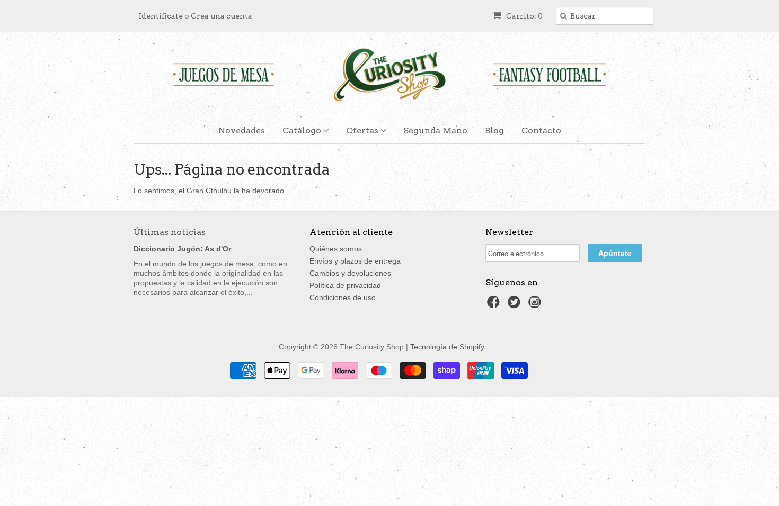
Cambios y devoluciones (350, 273)
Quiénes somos (335, 249)
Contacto (541, 130)
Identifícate (161, 16)
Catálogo (302, 130)
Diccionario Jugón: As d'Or (182, 249)
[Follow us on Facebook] (495, 305)
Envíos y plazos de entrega (355, 261)
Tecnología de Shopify (447, 346)
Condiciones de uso (342, 297)
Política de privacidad (345, 285)
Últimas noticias (170, 232)
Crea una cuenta (221, 16)
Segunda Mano (435, 130)
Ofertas (363, 130)
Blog (494, 130)
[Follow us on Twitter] (516, 305)
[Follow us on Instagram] (536, 305)
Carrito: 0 (523, 16)
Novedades (241, 130)
